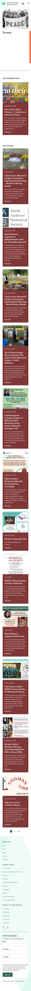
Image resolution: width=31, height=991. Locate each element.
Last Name (6, 956)
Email (4, 941)
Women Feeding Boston (9, 900)
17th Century (6, 909)
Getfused (22, 981)
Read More (8, 132)
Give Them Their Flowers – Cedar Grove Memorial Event (15, 112)
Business (5, 875)
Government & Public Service (10, 882)
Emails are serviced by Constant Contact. (11, 970)
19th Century (6, 916)
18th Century (6, 912)
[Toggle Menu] (23, 3)
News (4, 852)
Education (5, 879)
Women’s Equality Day (15, 539)
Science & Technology (8, 896)
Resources (5, 859)
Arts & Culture (6, 868)
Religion (5, 893)
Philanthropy (6, 889)
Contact (5, 856)
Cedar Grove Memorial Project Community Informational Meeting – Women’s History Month (15, 180)
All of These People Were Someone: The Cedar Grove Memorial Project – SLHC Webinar (15, 357)
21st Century (6, 923)
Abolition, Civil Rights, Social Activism (12, 872)
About (4, 849)
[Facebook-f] (4, 928)
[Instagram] (8, 928)
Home (4, 845)
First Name (6, 949)
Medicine (5, 886)
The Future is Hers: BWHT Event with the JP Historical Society (15, 689)
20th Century (6, 919)
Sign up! (7, 975)
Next (18, 831)
